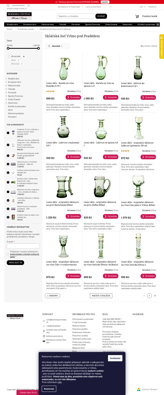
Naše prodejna (78, 325)
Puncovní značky (80, 335)
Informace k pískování (69, 7)
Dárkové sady (14, 85)
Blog (74, 351)
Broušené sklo (14, 82)
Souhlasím (115, 358)
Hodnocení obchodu (81, 332)
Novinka (16, 63)
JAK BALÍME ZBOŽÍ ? (111, 319)
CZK (141, 7)
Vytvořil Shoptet (149, 389)
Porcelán (12, 92)
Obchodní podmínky (81, 339)
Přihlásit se (15, 262)
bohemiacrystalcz (54, 336)
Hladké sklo (13, 78)
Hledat (101, 16)
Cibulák (11, 89)
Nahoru (53, 295)
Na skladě (18, 56)
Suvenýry (12, 117)
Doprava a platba (80, 329)
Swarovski (13, 103)
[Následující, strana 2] (149, 295)
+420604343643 (53, 326)
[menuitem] (12, 24)
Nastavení (49, 388)
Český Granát (14, 99)
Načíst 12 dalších (101, 295)
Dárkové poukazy (16, 113)
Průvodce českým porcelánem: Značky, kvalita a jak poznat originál (111, 335)
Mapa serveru (78, 348)
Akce (15, 60)
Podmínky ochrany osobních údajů (81, 343)
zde (60, 382)
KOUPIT (105, 2)
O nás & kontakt (93, 7)
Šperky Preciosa (15, 96)
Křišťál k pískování (17, 106)
